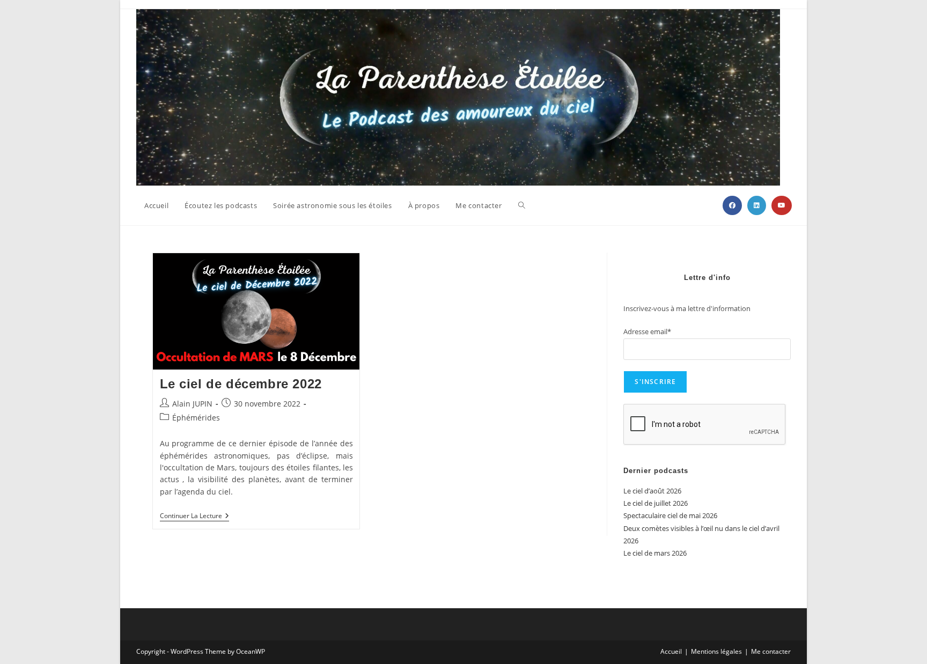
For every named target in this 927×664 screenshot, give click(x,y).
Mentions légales (716, 651)
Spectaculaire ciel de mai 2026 (670, 515)
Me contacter (771, 651)
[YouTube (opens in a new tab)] (781, 205)
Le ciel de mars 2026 (655, 553)
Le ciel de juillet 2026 (655, 503)
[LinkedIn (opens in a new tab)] (756, 205)
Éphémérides (196, 417)
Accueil (671, 651)
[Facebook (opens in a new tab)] (732, 205)
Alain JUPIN (192, 404)
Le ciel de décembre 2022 (241, 384)
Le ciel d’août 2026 (652, 491)
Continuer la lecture (194, 516)
